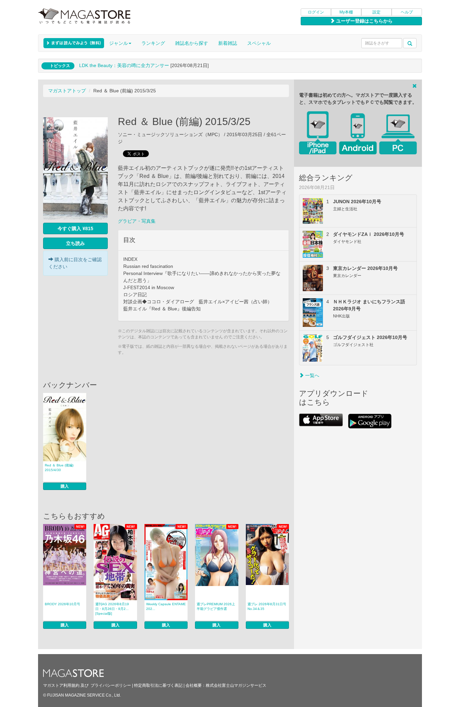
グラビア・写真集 (137, 221)
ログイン (316, 12)
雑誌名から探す (191, 43)
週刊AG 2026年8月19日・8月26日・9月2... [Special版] (112, 608)
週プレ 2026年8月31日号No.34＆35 (267, 606)
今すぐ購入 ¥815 (75, 228)
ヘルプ (407, 12)
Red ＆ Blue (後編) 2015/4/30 (59, 467)
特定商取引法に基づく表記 (158, 685)
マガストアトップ (67, 90)
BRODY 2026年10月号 (62, 604)
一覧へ (311, 375)
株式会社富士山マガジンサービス (236, 685)
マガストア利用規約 (61, 685)
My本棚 (346, 12)
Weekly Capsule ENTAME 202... (166, 606)
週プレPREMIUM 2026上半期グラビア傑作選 (216, 606)
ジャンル (118, 43)
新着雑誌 (227, 43)
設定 (376, 12)
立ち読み (75, 243)
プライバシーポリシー (111, 685)
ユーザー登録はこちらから (364, 21)
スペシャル (259, 43)
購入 (65, 486)
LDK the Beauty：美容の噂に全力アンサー (124, 65)
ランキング (153, 43)
